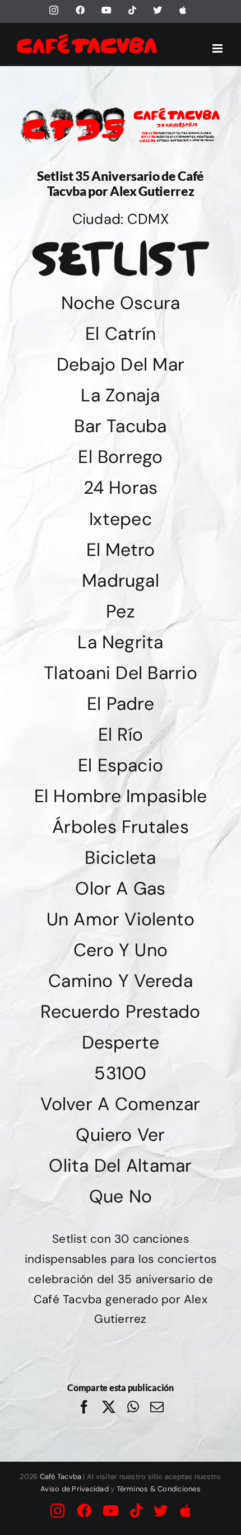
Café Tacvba (61, 1476)
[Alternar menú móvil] (218, 48)
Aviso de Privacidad (74, 1489)
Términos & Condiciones (159, 1489)
